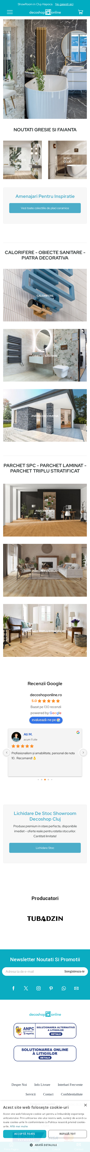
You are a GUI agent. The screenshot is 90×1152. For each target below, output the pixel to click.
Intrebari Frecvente (70, 1084)
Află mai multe (19, 1126)
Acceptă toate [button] (24, 1134)
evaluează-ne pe (44, 720)
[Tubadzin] (45, 918)
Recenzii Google (45, 683)
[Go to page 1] (41, 779)
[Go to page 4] (51, 779)
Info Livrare (42, 1084)
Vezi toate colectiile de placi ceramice (45, 208)
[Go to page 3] (48, 779)
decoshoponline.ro (46, 694)
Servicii (31, 1094)
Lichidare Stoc (45, 848)
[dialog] (45, 1126)
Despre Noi (19, 1084)
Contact (48, 1094)
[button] (45, 1144)
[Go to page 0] (38, 779)
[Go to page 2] (45, 779)
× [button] (85, 1105)
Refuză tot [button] (67, 1134)
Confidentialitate (72, 1094)
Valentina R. (33, 734)
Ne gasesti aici (64, 4)
